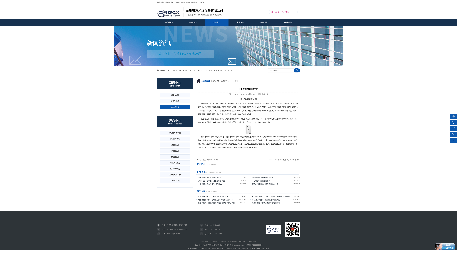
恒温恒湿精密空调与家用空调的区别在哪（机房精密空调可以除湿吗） (273, 196)
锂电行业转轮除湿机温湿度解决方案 (211, 181)
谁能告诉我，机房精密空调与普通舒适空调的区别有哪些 (218, 203)
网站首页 (169, 23)
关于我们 (264, 23)
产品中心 (193, 23)
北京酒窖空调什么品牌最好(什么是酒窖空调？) (215, 200)
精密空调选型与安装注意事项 (262, 177)
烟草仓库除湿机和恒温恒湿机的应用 (265, 184)
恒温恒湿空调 (173, 70)
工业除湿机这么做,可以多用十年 (210, 184)
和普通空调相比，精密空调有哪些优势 (266, 200)
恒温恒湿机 (183, 70)
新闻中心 (216, 23)
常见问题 (175, 101)
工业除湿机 (175, 181)
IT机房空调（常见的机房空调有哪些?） (266, 203)
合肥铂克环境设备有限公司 (177, 225)
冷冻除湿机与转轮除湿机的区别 (209, 177)
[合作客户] (454, 116)
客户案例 (240, 23)
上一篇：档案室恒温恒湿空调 (207, 160)
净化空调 (201, 70)
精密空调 (209, 70)
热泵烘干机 (228, 70)
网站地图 (265, 249)
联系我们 (288, 23)
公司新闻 (175, 95)
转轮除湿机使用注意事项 (261, 181)
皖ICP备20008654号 (254, 245)
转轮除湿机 (218, 70)
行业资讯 (234, 81)
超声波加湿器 (175, 175)
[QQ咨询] (454, 128)
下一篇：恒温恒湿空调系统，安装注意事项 (284, 160)
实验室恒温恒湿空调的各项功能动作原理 (213, 196)
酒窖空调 (192, 70)
